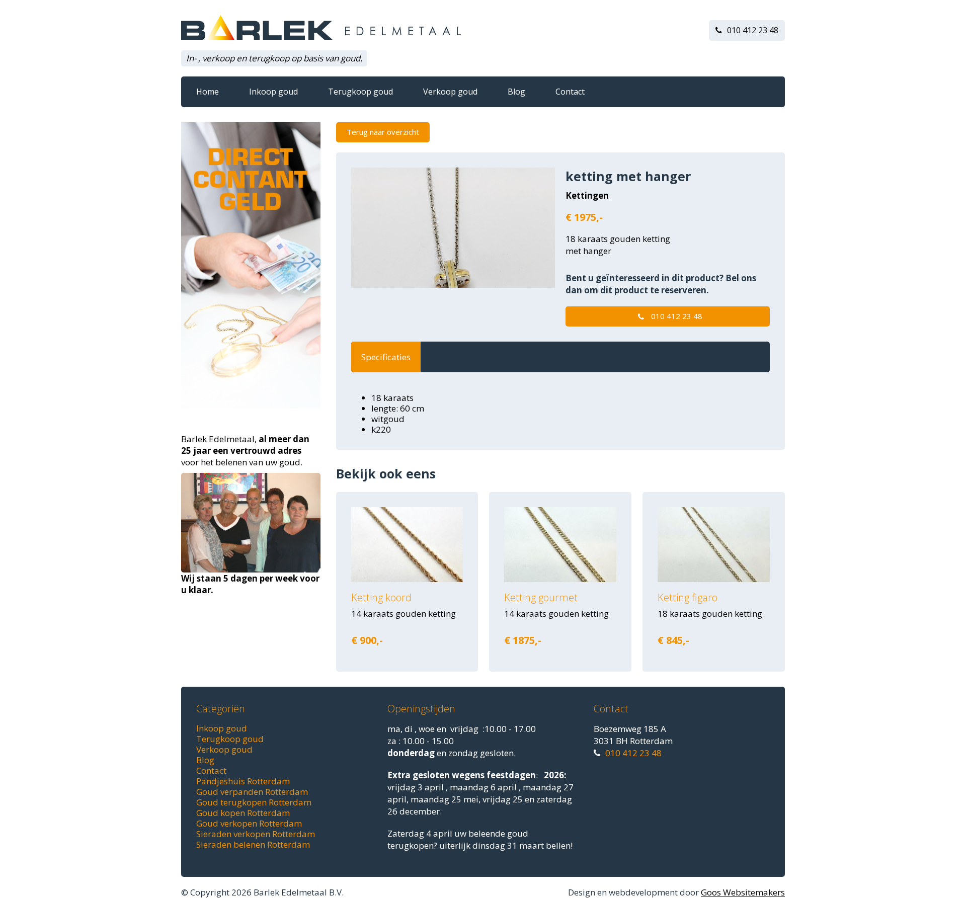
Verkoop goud (450, 91)
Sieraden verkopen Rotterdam (255, 834)
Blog (516, 91)
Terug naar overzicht (383, 132)
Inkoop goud (273, 91)
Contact (570, 91)
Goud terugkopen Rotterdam (253, 802)
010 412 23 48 (752, 30)
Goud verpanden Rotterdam (252, 791)
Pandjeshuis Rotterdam (243, 781)
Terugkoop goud (360, 91)
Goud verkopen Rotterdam (249, 823)
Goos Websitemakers (743, 892)
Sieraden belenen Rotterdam (253, 844)
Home (207, 91)
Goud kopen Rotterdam (243, 813)
